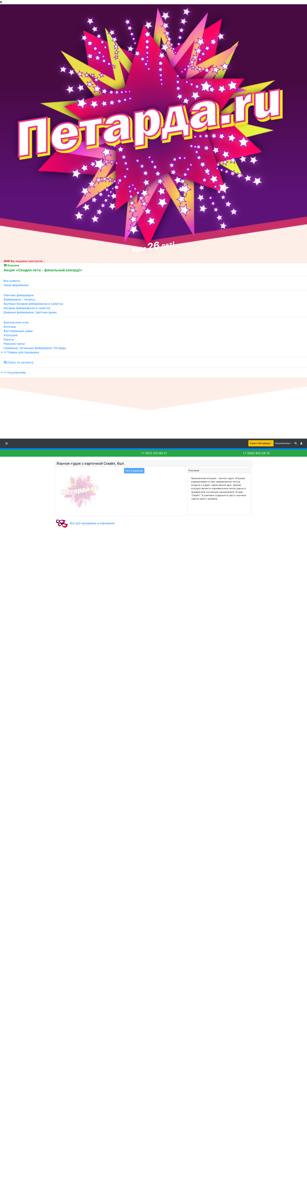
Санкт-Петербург (260, 443)
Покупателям (16, 372)
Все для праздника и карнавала (92, 523)
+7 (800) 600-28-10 (256, 453)
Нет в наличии (134, 470)
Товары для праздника (23, 352)
